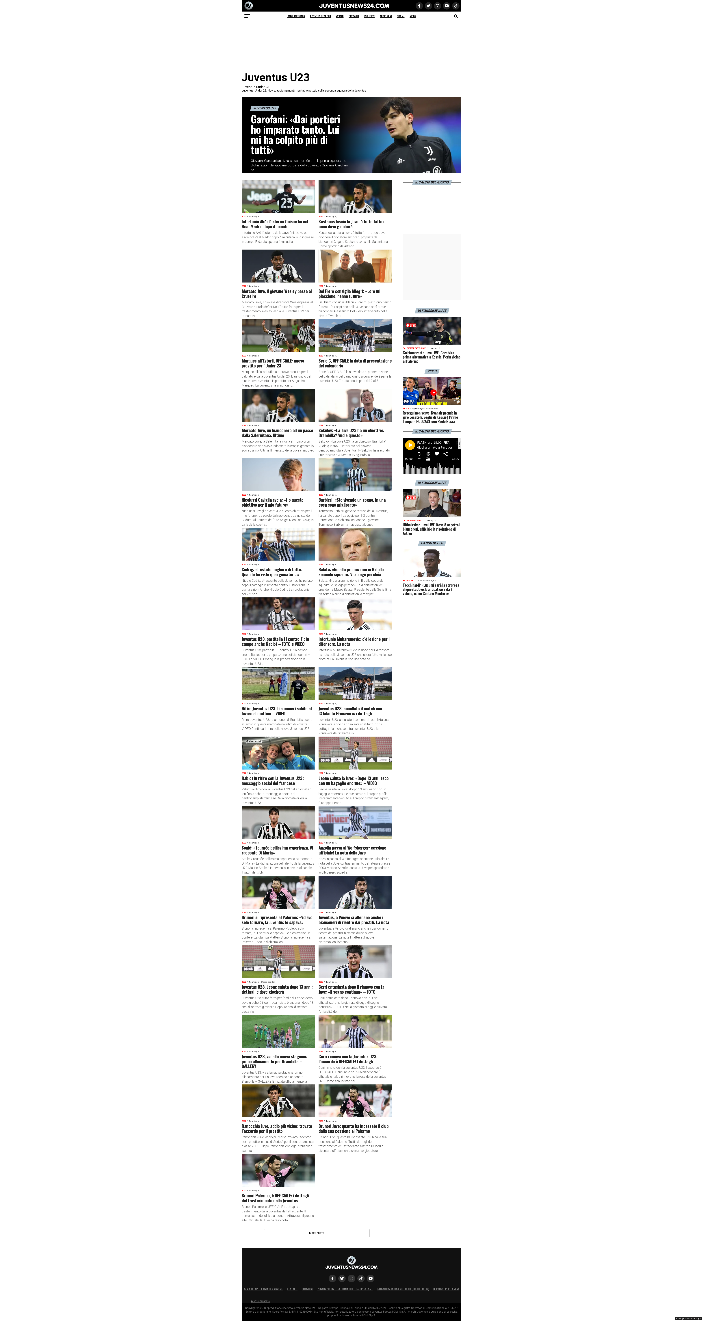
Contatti (292, 1289)
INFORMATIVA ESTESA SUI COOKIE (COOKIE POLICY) (403, 1289)
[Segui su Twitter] (342, 1278)
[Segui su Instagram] (351, 1278)
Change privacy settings (688, 1318)
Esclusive (369, 16)
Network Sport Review (446, 1289)
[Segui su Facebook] (332, 1278)
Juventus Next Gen (320, 16)
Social (401, 16)
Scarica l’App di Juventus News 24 (263, 1289)
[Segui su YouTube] (370, 1278)
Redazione (307, 1289)
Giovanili (354, 16)
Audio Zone (386, 16)
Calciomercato (296, 16)
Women (340, 16)
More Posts (316, 1233)
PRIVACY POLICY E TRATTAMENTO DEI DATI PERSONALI (345, 1289)
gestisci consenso (260, 1301)
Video (413, 16)
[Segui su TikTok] (361, 1278)
